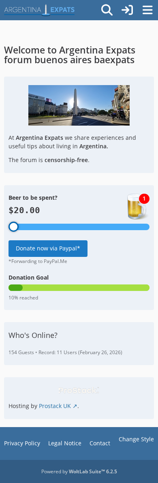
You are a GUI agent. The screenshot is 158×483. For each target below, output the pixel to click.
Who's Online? (33, 335)
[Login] (127, 10)
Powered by (79, 471)
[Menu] (147, 10)
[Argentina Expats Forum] (39, 10)
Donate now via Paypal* (48, 248)
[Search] (107, 10)
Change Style (136, 439)
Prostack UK (55, 406)
